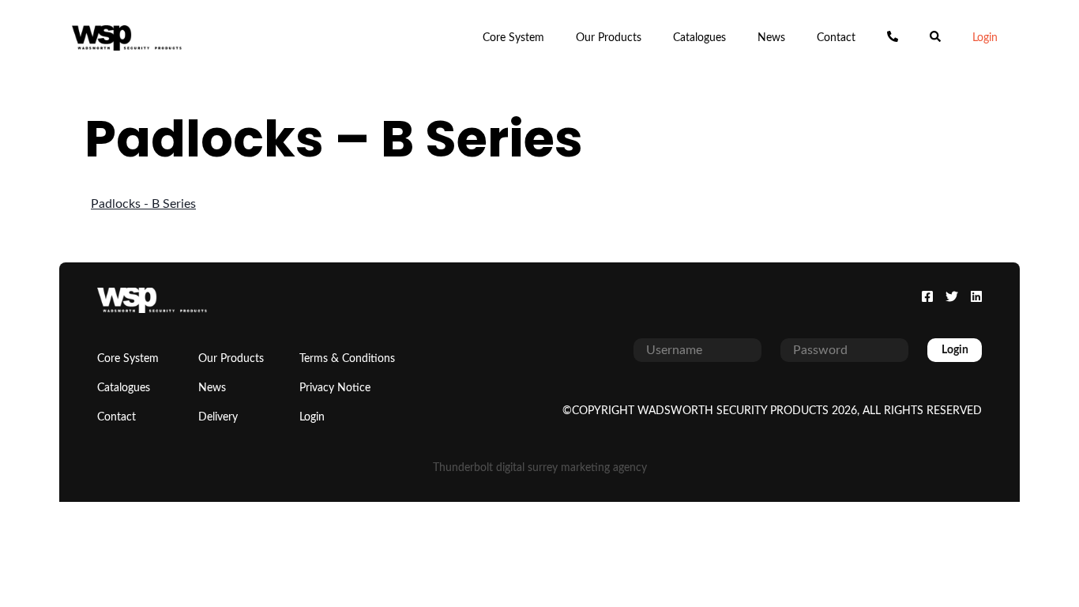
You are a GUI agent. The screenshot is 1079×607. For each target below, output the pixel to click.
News (771, 37)
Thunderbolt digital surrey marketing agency (540, 467)
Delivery (218, 417)
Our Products (608, 37)
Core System (513, 37)
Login (985, 37)
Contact (836, 37)
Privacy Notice (334, 388)
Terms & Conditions (347, 358)
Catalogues (699, 37)
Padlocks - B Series (143, 204)
